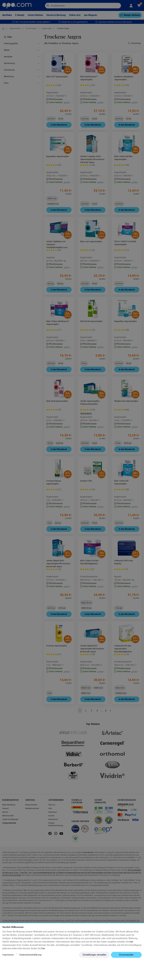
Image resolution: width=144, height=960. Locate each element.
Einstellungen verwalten (94, 954)
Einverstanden (126, 954)
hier (131, 941)
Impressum (8, 954)
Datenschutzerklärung (30, 954)
